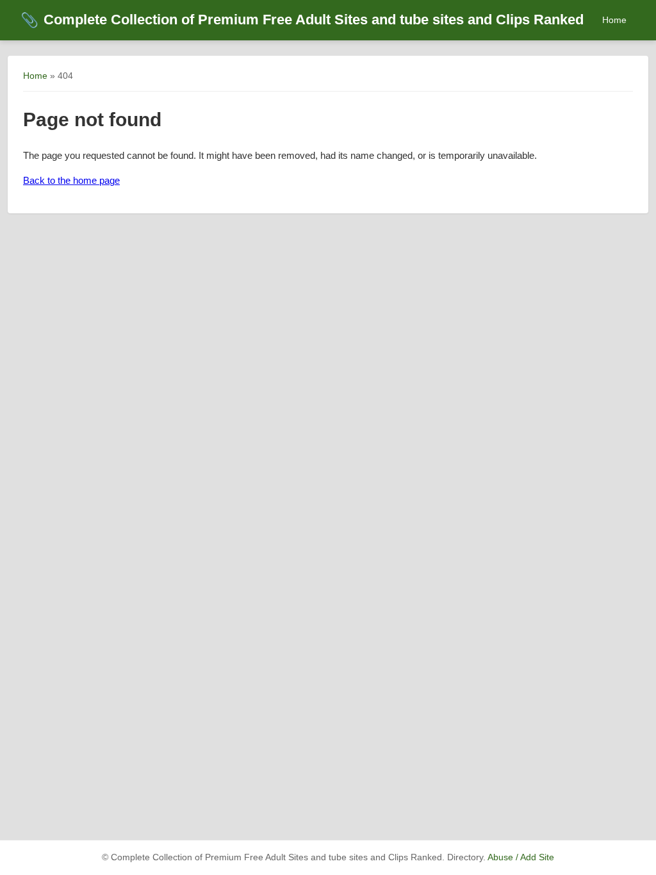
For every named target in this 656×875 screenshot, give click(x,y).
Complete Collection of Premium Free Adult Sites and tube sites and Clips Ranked (302, 20)
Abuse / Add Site (521, 857)
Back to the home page (71, 180)
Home (614, 20)
